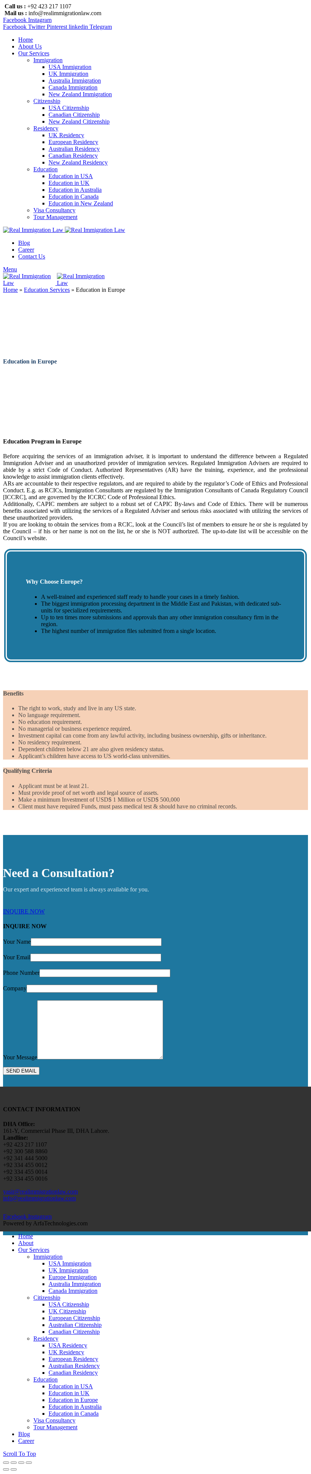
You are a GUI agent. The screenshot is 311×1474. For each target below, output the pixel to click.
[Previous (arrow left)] (6, 1469)
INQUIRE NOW (24, 911)
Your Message (20, 1057)
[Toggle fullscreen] (21, 1462)
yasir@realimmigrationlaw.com (40, 1191)
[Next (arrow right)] (14, 1469)
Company (15, 988)
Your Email (16, 957)
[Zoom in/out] (29, 1462)
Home (10, 290)
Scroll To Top (19, 1454)
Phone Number (21, 973)
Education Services (47, 290)
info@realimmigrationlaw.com (39, 1198)
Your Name (17, 941)
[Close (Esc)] (6, 1462)
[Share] (14, 1462)
